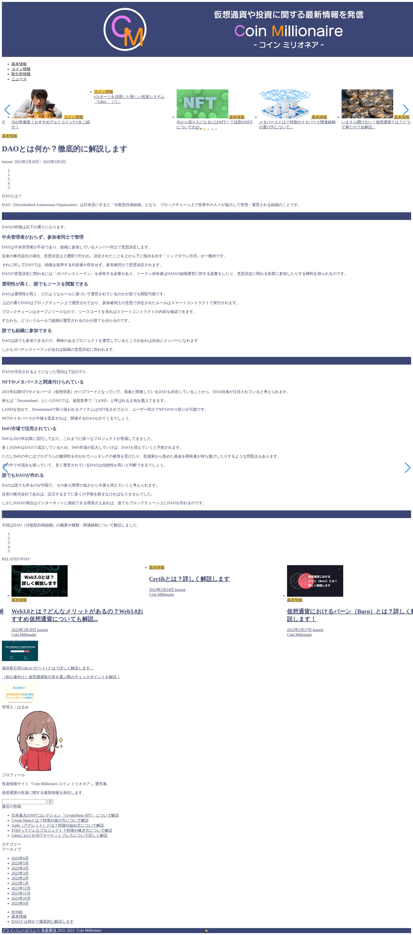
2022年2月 (20, 878)
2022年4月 (20, 868)
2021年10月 (21, 898)
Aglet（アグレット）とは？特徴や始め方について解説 (57, 825)
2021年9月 (20, 903)
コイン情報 (21, 69)
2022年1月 (20, 883)
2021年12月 (21, 888)
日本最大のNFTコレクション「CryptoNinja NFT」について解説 (65, 815)
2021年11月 (21, 893)
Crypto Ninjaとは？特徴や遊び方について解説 (50, 820)
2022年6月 (20, 858)
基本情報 (19, 64)
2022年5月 (20, 863)
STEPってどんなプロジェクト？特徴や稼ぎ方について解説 (61, 830)
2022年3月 (20, 873)
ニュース (19, 79)
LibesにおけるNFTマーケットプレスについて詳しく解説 (59, 835)
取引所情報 (21, 74)
